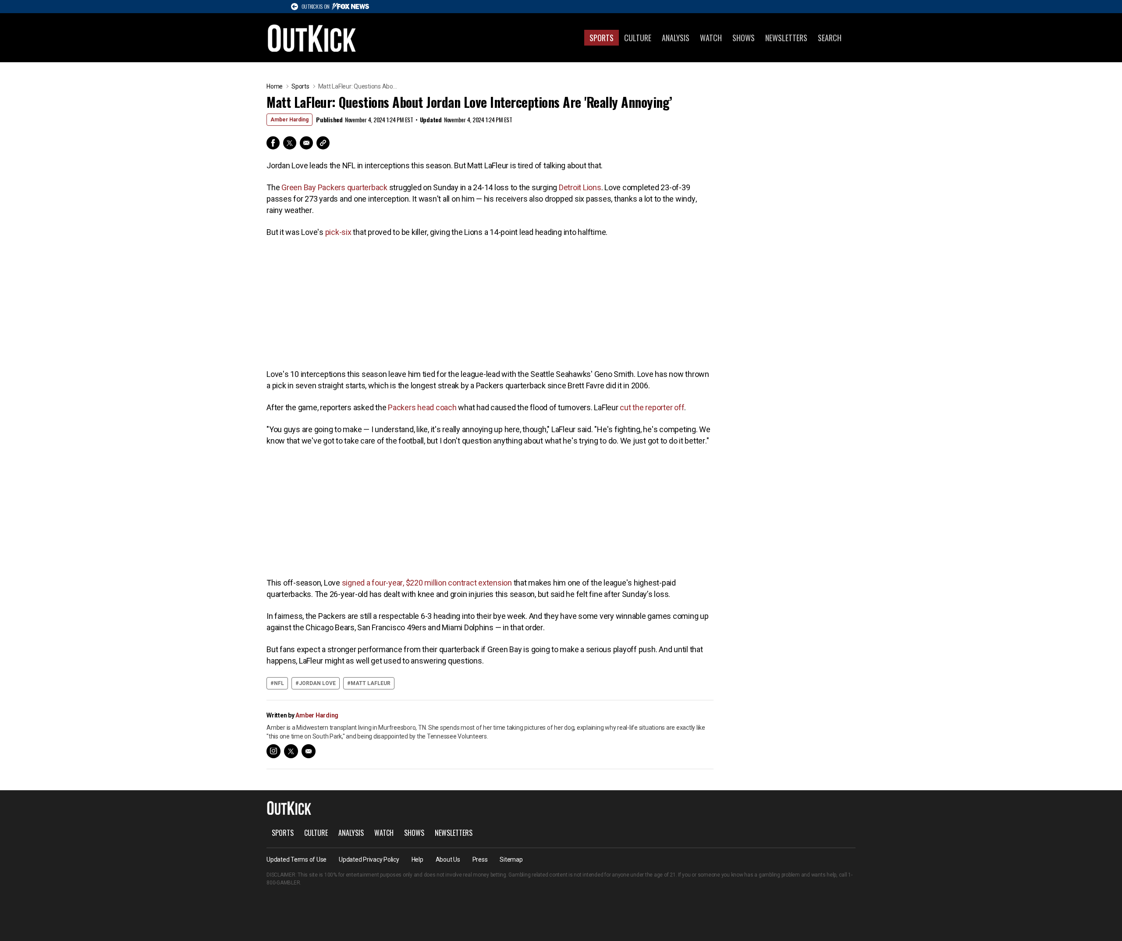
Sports (601, 37)
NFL (279, 683)
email (309, 751)
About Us (448, 859)
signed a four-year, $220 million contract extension (427, 582)
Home (274, 86)
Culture (637, 37)
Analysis (675, 37)
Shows (743, 37)
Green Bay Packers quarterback (334, 187)
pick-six (338, 232)
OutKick (312, 38)
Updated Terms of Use (296, 859)
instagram (273, 751)
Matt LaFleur (371, 683)
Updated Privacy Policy (369, 859)
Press (480, 859)
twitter (291, 751)
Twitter (289, 142)
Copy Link (323, 142)
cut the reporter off (652, 407)
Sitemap (511, 859)
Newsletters (786, 37)
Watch (711, 37)
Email (306, 142)
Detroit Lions (580, 187)
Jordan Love (317, 683)
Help (417, 859)
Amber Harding (289, 120)
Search (830, 37)
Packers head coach (422, 407)
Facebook (273, 142)
